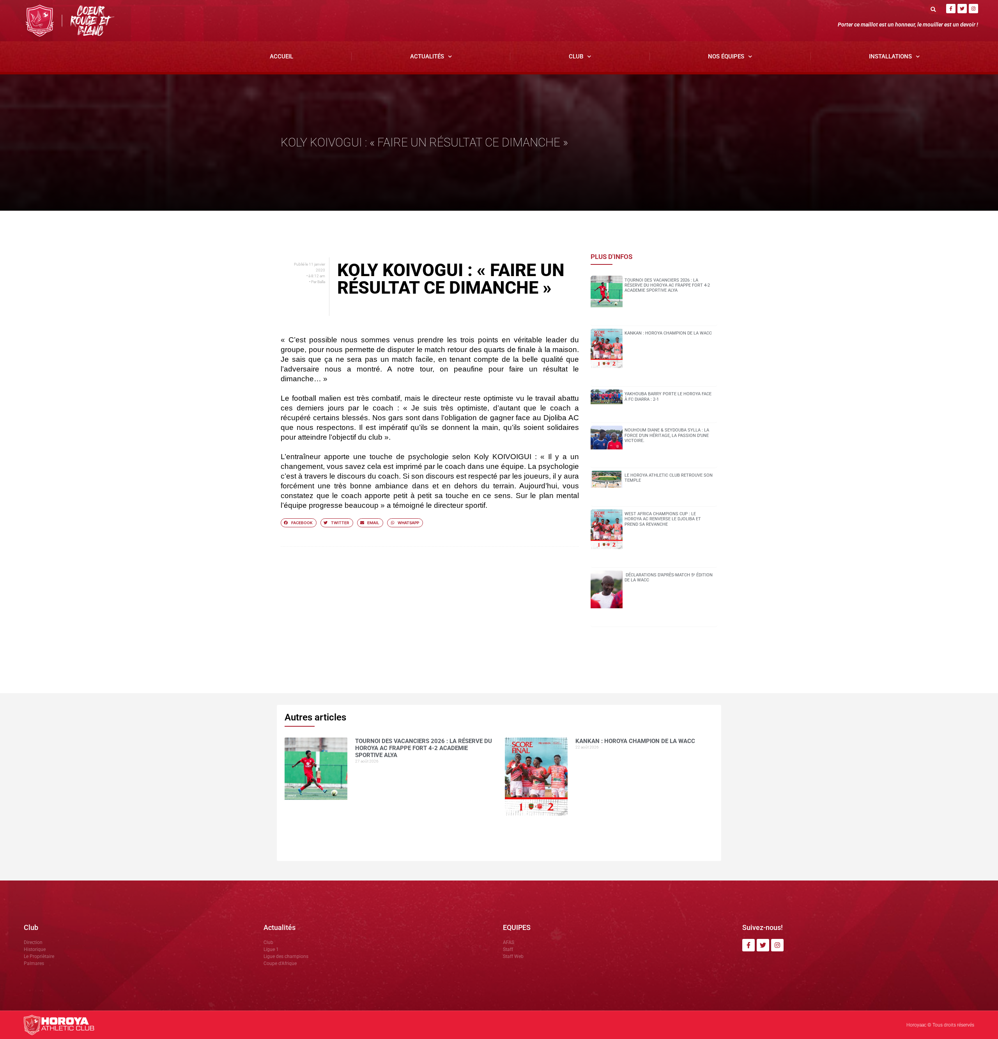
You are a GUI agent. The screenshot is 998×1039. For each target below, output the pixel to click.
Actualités (427, 56)
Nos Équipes (726, 56)
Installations (890, 56)
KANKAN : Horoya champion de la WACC (668, 333)
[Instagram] (973, 8)
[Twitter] (962, 8)
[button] (933, 9)
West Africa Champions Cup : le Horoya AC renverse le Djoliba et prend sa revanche (663, 519)
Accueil (281, 56)
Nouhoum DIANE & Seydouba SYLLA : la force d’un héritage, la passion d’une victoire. (667, 435)
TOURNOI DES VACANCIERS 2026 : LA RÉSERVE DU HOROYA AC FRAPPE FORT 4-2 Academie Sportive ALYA (667, 285)
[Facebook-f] (951, 8)
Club (576, 56)
